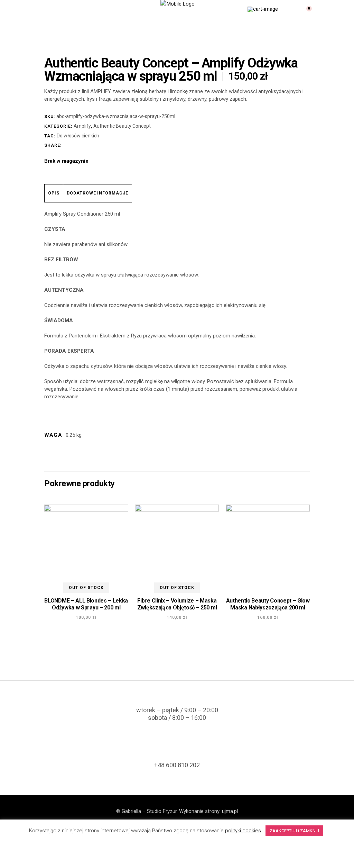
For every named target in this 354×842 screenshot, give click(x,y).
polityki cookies (243, 830)
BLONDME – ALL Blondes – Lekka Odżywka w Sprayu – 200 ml (86, 604)
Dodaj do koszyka (271, 638)
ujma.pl (230, 811)
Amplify (82, 126)
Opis (53, 193)
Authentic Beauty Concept (122, 126)
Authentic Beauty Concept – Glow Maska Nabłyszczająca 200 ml (268, 604)
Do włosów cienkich (78, 135)
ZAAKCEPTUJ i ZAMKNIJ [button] (294, 830)
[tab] (54, 193)
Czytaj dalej (77, 638)
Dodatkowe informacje (97, 193)
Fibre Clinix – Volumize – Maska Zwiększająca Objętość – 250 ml (177, 604)
